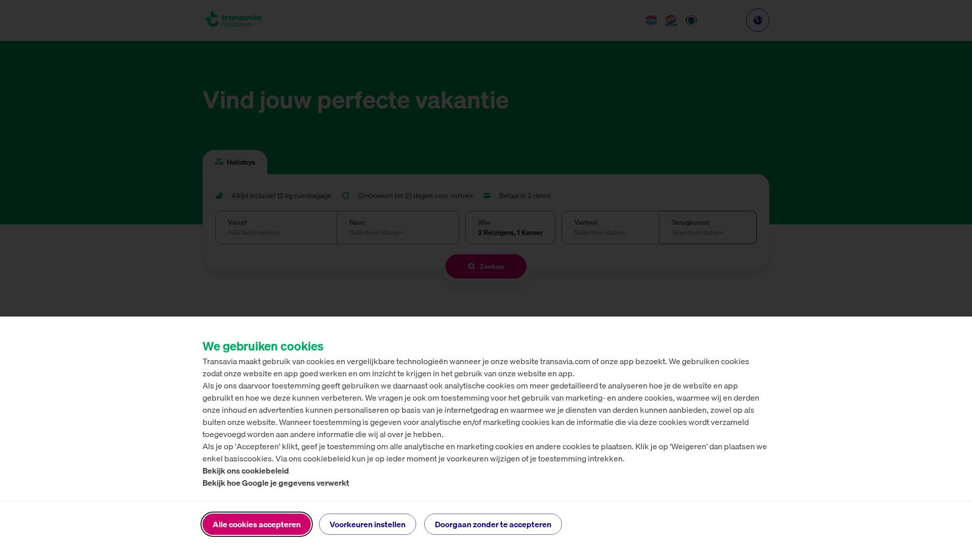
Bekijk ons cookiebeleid (245, 470)
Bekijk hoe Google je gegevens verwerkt (275, 482)
